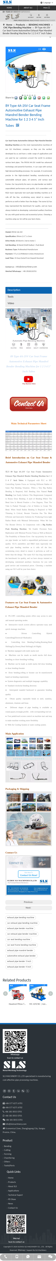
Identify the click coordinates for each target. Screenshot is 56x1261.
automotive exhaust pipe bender (21, 956)
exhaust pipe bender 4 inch (19, 967)
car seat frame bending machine (21, 945)
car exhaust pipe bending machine (22, 923)
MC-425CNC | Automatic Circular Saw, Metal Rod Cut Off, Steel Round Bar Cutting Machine (38, 1004)
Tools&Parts (9, 1166)
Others (7, 1162)
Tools (10, 297)
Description (14, 290)
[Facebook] (9, 1091)
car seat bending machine (18, 939)
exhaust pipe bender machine (20, 928)
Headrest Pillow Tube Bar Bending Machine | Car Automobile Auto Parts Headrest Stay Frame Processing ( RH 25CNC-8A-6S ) (18, 1004)
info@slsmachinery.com (26, 267)
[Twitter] (27, 1091)
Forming (7, 1154)
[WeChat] (23, 1091)
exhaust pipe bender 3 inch (19, 961)
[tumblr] (13, 1091)
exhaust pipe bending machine (20, 918)
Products (12, 1182)
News (10, 1204)
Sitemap (21, 1250)
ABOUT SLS (28, 8)
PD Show (12, 1199)
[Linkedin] (4, 1091)
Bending (7, 1146)
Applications (13, 1191)
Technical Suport (15, 1195)
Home (10, 1178)
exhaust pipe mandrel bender (20, 950)
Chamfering (9, 1158)
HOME (9, 8)
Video (11, 303)
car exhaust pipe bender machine (22, 934)
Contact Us (13, 1208)
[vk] (18, 1091)
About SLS (12, 1186)
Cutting (7, 1150)
